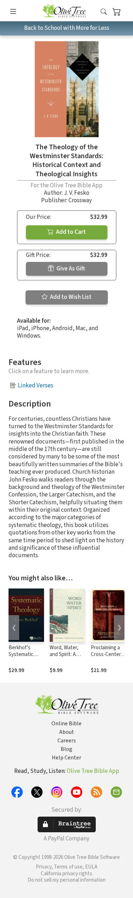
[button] (104, 12)
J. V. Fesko (76, 193)
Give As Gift (70, 268)
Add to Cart (70, 232)
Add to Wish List (70, 297)
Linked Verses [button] (35, 385)
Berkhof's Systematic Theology (21, 654)
